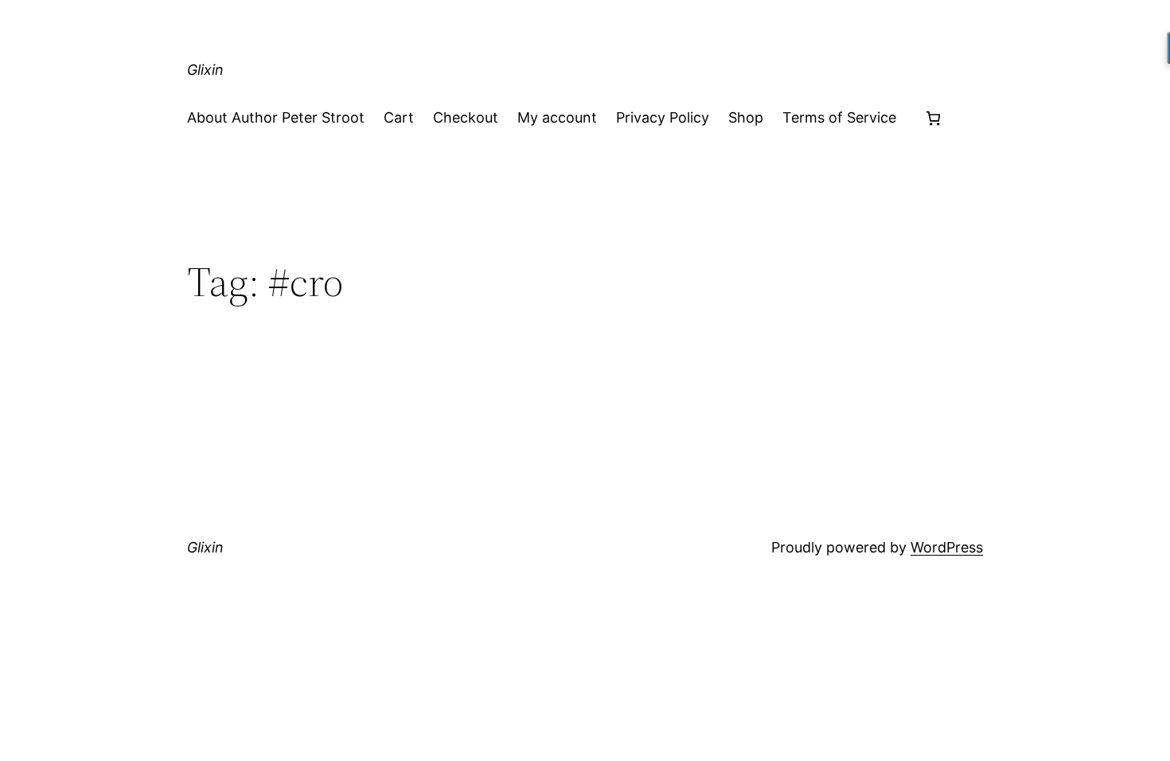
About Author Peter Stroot (276, 117)
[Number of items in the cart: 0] (933, 118)
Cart (399, 117)
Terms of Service (839, 117)
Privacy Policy (662, 117)
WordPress (947, 547)
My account (557, 117)
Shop (745, 117)
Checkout (465, 117)
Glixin (205, 69)
